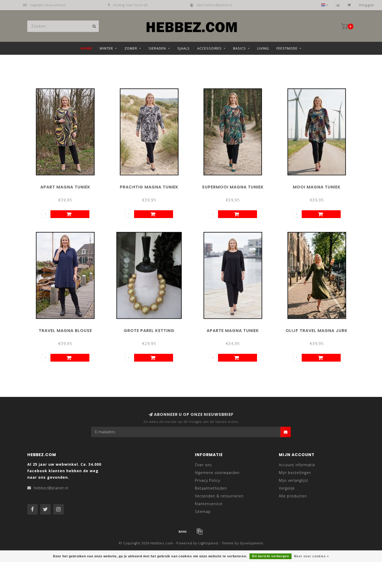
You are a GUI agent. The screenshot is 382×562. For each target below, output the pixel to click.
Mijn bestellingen (295, 472)
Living (263, 48)
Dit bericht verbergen (270, 556)
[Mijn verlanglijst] (349, 5)
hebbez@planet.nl (51, 487)
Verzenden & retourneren (219, 495)
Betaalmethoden (211, 488)
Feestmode (287, 48)
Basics (239, 48)
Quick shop (68, 185)
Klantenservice (208, 503)
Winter (106, 48)
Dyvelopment (251, 543)
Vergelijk (287, 488)
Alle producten (293, 495)
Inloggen (366, 5)
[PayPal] (199, 531)
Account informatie (297, 464)
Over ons (203, 464)
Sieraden (157, 48)
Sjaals (183, 48)
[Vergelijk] (338, 5)
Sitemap (203, 511)
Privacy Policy (207, 480)
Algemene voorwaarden (217, 472)
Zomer (130, 48)
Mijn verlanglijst (293, 480)
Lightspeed (208, 543)
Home (86, 48)
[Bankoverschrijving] (182, 531)
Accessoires (209, 48)
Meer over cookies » (311, 556)
